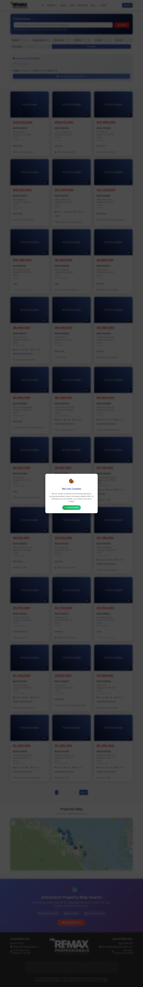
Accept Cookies (72, 507)
